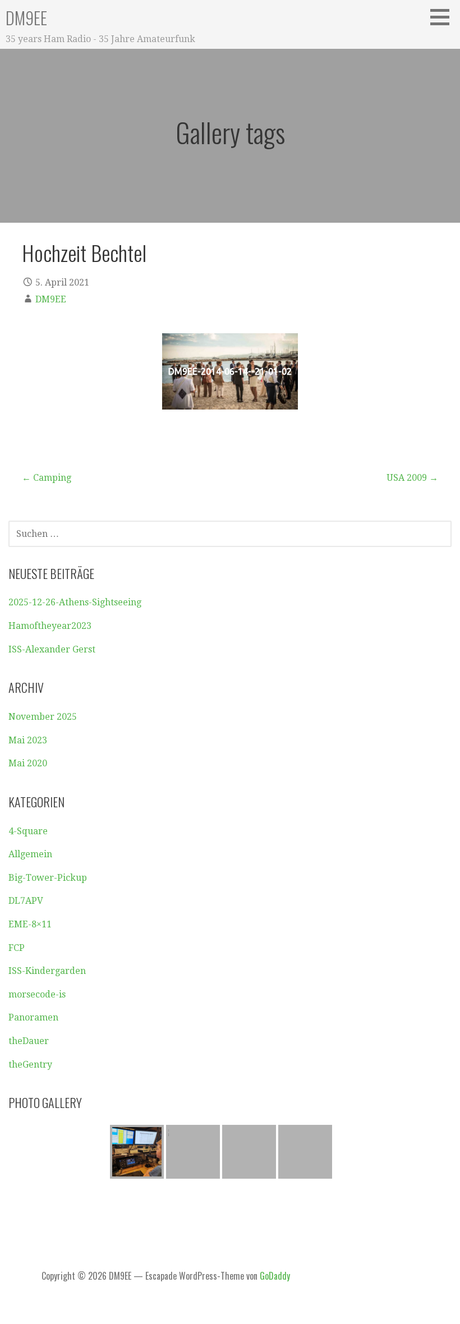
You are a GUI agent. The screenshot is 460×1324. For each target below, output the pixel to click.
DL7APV (25, 900)
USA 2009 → (412, 477)
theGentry (30, 1064)
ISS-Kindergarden (47, 971)
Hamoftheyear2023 (49, 625)
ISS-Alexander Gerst (51, 649)
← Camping (46, 477)
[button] (443, 16)
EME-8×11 (30, 924)
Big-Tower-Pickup (47, 877)
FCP (16, 948)
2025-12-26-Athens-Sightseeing (74, 602)
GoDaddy (275, 1275)
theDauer (28, 1041)
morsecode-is (37, 994)
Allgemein (30, 854)
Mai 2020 (27, 763)
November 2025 (42, 716)
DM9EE (26, 17)
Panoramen (33, 1017)
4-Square (28, 831)
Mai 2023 (27, 740)
